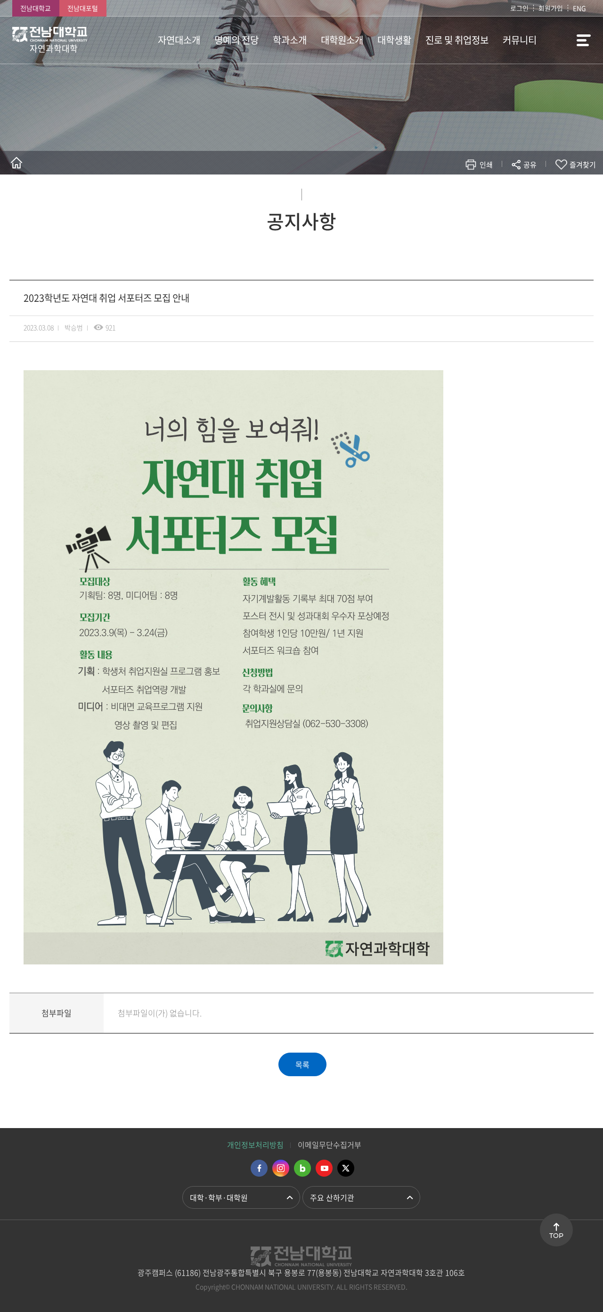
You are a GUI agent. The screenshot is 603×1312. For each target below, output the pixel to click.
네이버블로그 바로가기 (302, 1168)
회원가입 (550, 8)
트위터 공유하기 (446, 192)
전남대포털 (82, 8)
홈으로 (16, 162)
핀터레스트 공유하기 (474, 192)
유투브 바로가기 (324, 1168)
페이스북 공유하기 (432, 192)
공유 (530, 164)
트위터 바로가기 (345, 1168)
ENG (579, 8)
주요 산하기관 (332, 1197)
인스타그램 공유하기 (502, 192)
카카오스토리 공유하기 (460, 192)
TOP (556, 1235)
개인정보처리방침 (255, 1144)
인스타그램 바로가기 (280, 1168)
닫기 (536, 187)
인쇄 (486, 164)
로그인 (519, 8)
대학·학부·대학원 (219, 1197)
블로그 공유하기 (488, 192)
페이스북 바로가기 (259, 1168)
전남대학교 (35, 8)
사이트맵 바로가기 (567, 40)
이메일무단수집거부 (329, 1144)
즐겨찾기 (583, 164)
